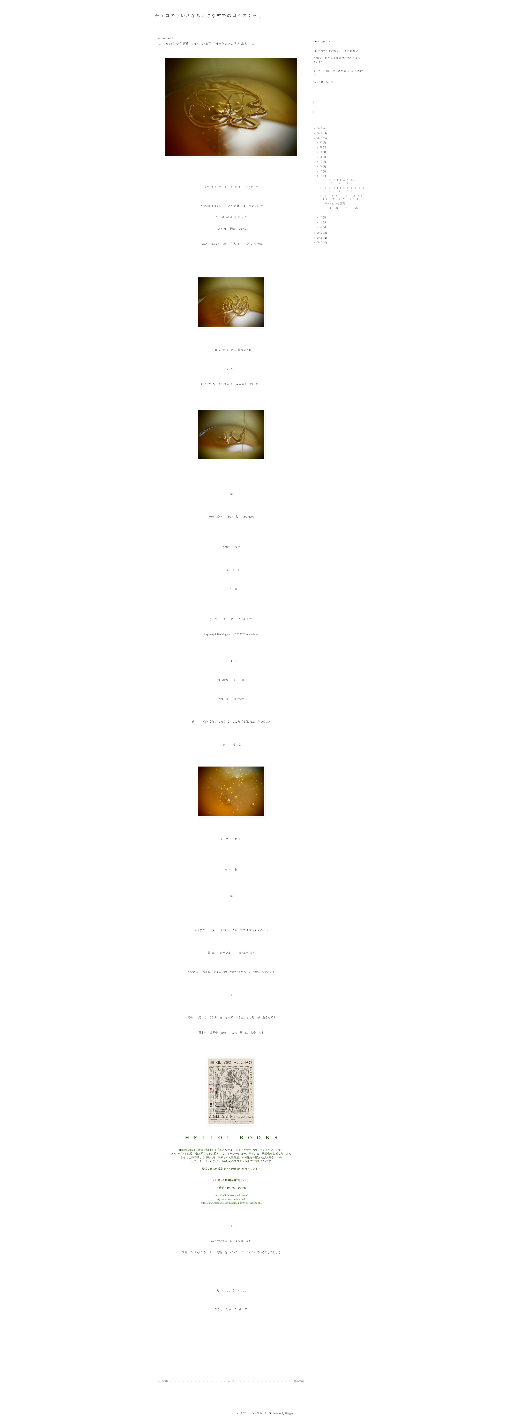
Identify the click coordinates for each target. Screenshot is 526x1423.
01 (321, 226)
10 (321, 147)
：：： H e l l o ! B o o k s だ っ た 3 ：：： (343, 182)
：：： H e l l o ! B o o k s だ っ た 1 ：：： (342, 197)
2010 (320, 242)
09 (321, 152)
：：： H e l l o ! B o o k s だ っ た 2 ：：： (343, 189)
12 (321, 142)
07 (321, 161)
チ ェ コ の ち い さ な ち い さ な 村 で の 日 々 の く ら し (208, 15)
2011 (320, 237)
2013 (320, 138)
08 (321, 156)
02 (321, 222)
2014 (320, 133)
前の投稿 (299, 1381)
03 (321, 217)
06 (321, 166)
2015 (320, 128)
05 (321, 171)
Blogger (289, 1413)
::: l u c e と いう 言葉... (333, 203)
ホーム (231, 1381)
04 (321, 176)
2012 (320, 232)
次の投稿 (163, 1381)
